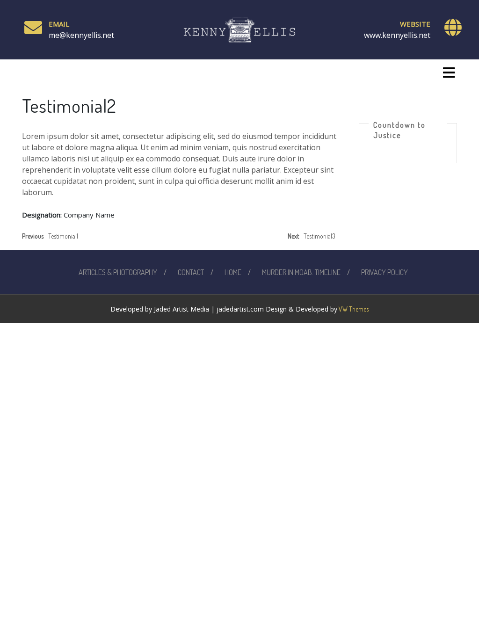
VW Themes (353, 309)
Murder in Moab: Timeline (301, 272)
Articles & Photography (118, 272)
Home (233, 272)
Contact (191, 272)
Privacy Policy (384, 272)
